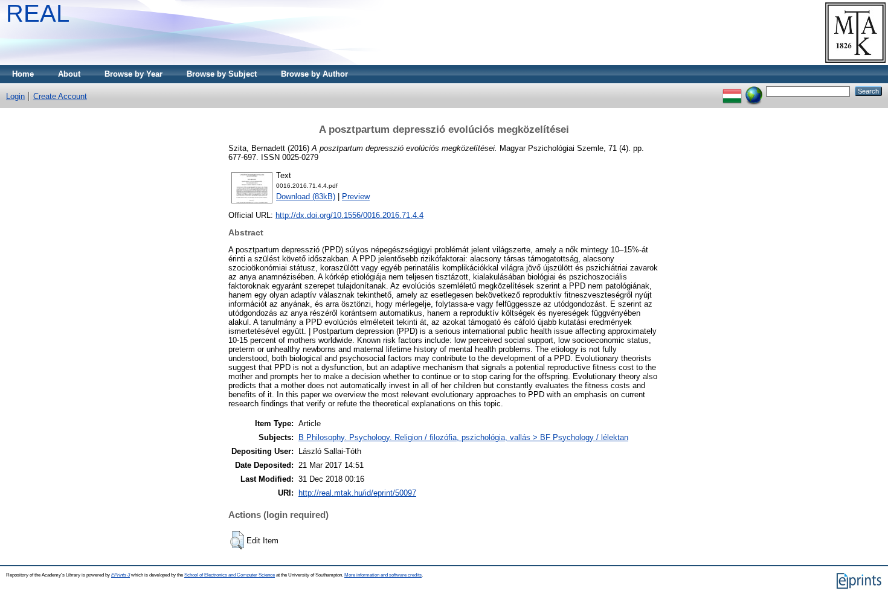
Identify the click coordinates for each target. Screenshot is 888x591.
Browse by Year (133, 73)
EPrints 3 (120, 575)
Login (15, 96)
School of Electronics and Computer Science (229, 575)
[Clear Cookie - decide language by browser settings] (754, 90)
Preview (356, 196)
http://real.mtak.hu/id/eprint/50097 (357, 492)
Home (23, 73)
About (69, 73)
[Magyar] (732, 90)
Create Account (60, 96)
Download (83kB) (305, 196)
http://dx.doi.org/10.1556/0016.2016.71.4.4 (349, 215)
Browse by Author (314, 73)
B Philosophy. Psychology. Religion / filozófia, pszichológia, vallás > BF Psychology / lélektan (463, 437)
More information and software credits (383, 575)
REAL (37, 13)
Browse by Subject (222, 73)
